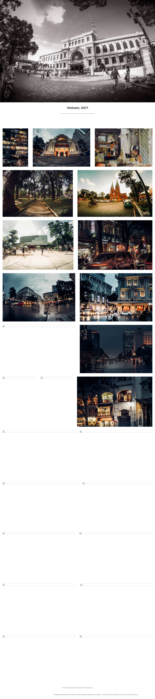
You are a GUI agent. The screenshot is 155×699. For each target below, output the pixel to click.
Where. (135, 4)
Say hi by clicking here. (131, 694)
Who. (118, 4)
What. (125, 4)
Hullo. (20, 3)
